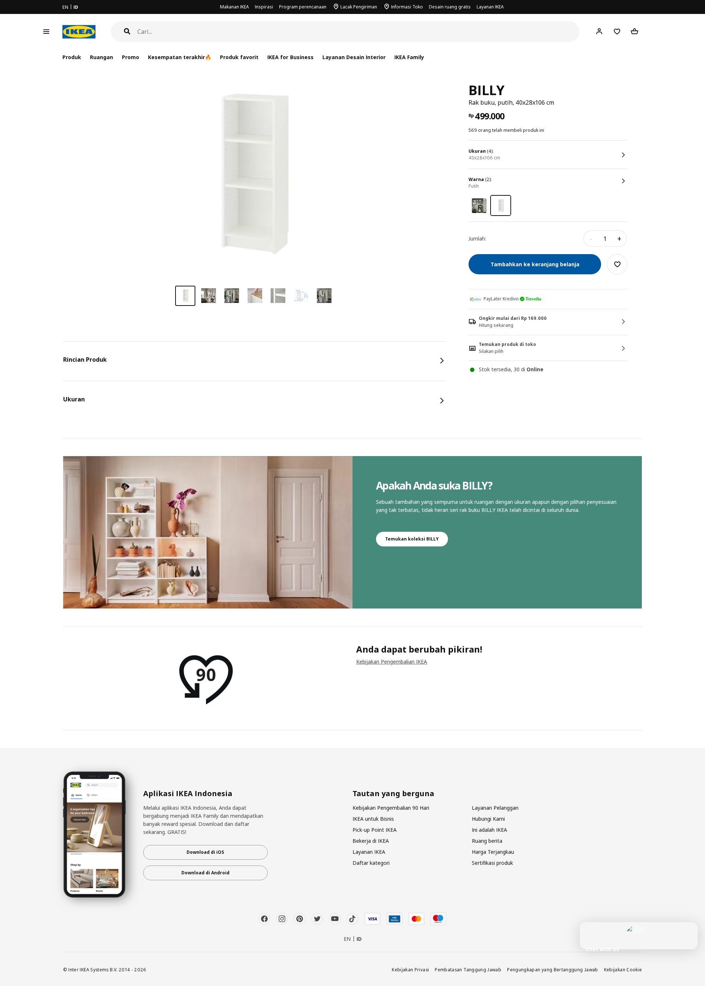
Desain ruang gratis (450, 7)
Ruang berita (487, 840)
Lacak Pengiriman (358, 7)
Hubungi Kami (488, 818)
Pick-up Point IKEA (374, 829)
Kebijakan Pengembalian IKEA (391, 661)
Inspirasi (264, 7)
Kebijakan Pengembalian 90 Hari (390, 807)
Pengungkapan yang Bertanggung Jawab (552, 969)
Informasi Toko (407, 7)
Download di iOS (205, 852)
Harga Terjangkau (493, 851)
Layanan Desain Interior (354, 57)
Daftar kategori (371, 862)
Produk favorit (239, 57)
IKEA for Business (290, 57)
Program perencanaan (302, 7)
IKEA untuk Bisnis (373, 818)
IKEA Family (409, 57)
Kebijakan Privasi (410, 969)
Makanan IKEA (234, 7)
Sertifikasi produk (492, 862)
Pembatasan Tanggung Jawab (468, 969)
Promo (130, 57)
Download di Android (205, 873)
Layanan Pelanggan (495, 807)
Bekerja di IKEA (370, 840)
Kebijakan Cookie (623, 969)
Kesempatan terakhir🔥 (179, 57)
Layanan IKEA (490, 7)
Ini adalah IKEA (489, 829)
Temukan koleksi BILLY (412, 539)
